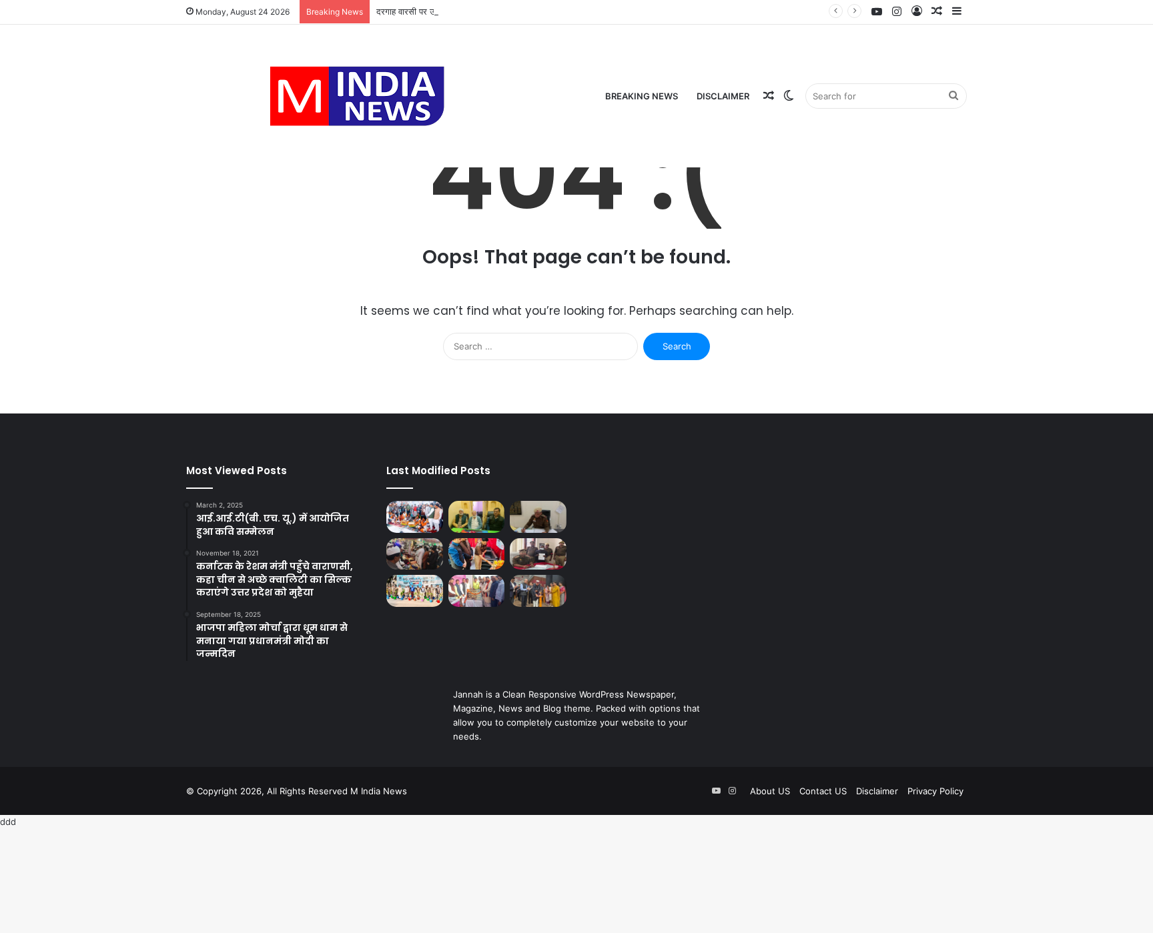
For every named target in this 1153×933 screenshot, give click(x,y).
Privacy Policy (935, 791)
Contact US (823, 791)
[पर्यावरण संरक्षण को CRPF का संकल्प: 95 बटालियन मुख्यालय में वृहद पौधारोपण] (414, 591)
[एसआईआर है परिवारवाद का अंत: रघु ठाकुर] (476, 517)
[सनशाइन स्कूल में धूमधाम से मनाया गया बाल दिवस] (476, 554)
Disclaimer (723, 96)
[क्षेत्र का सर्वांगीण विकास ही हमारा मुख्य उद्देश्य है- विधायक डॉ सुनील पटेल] (476, 591)
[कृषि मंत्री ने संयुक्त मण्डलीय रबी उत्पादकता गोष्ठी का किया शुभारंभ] (538, 591)
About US (770, 791)
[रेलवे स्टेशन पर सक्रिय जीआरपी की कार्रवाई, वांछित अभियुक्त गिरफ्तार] (538, 554)
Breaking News (641, 96)
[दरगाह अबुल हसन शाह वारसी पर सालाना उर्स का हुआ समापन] (414, 517)
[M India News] (357, 96)
